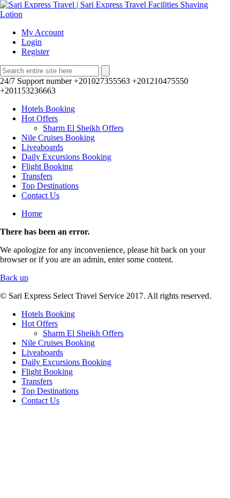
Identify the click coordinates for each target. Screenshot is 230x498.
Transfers (36, 176)
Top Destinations (50, 185)
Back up (14, 277)
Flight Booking (47, 166)
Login (31, 41)
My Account (42, 32)
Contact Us (40, 195)
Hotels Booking (48, 108)
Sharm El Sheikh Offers (83, 128)
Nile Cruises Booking (58, 137)
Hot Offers (39, 118)
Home (31, 213)
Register (35, 51)
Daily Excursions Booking (66, 156)
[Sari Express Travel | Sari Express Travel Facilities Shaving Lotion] (115, 14)
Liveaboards (42, 147)
